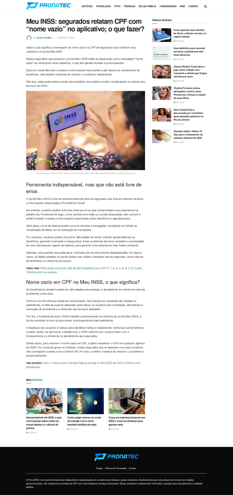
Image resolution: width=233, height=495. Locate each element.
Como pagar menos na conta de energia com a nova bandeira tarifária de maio (84, 421)
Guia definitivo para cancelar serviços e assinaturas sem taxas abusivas (189, 51)
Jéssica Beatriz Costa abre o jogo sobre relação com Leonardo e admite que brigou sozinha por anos (190, 71)
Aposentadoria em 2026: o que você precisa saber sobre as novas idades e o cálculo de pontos (43, 423)
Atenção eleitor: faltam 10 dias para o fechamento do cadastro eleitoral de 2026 (188, 134)
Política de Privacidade (115, 468)
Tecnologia (103, 6)
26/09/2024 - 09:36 (65, 37)
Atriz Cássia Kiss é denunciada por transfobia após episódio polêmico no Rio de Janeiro (188, 114)
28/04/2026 (179, 124)
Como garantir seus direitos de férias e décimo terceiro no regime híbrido (190, 33)
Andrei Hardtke (44, 37)
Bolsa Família (147, 6)
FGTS (117, 6)
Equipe (99, 468)
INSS (182, 6)
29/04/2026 (179, 41)
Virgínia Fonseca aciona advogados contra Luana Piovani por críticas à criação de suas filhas (190, 93)
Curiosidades (168, 6)
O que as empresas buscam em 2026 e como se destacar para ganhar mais (127, 421)
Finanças (129, 6)
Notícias (87, 6)
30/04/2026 (32, 432)
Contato (132, 468)
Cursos (193, 6)
